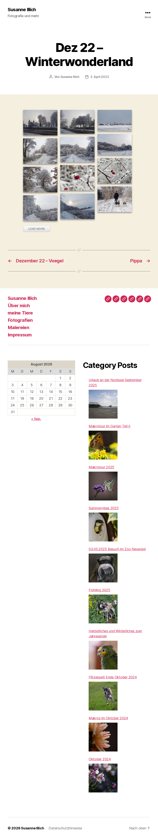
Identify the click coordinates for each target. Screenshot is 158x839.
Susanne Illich (22, 9)
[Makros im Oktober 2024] (103, 737)
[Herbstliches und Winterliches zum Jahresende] (103, 655)
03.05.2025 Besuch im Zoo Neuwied (117, 549)
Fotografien (20, 320)
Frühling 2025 (99, 590)
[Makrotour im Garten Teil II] (103, 445)
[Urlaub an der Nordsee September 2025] (103, 404)
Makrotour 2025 (101, 467)
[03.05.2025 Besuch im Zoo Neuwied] (103, 568)
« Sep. (36, 419)
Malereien (18, 327)
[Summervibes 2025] (103, 527)
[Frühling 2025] (103, 609)
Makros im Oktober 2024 (108, 718)
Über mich (19, 305)
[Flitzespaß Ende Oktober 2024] (103, 696)
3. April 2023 (99, 77)
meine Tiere (20, 313)
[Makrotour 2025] (103, 486)
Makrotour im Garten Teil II (109, 426)
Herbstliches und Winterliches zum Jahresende (115, 633)
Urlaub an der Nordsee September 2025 (115, 382)
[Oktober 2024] (103, 778)
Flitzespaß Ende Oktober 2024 (113, 677)
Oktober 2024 (100, 759)
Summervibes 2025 (104, 508)
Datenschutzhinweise (65, 828)
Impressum (20, 335)
